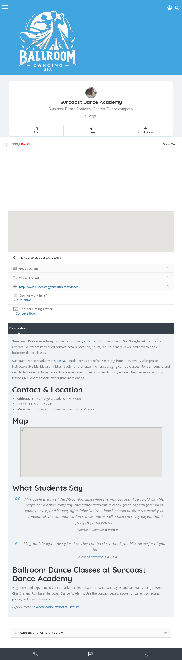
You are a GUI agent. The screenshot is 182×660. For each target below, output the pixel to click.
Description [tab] (18, 328)
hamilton (97, 557)
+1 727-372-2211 (40, 404)
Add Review (145, 132)
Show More (170, 144)
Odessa (92, 341)
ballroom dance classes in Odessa (55, 607)
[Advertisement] (91, 180)
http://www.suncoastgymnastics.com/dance (63, 409)
